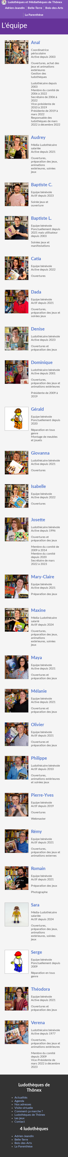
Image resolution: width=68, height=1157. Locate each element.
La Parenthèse (34, 14)
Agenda (19, 1101)
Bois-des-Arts (54, 8)
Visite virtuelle (24, 1107)
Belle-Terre (35, 8)
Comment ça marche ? (29, 1111)
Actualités (21, 1097)
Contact (20, 1121)
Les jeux (19, 1118)
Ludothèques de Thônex (30, 1114)
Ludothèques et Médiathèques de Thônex (35, 2)
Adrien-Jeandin (15, 8)
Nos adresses (23, 1104)
